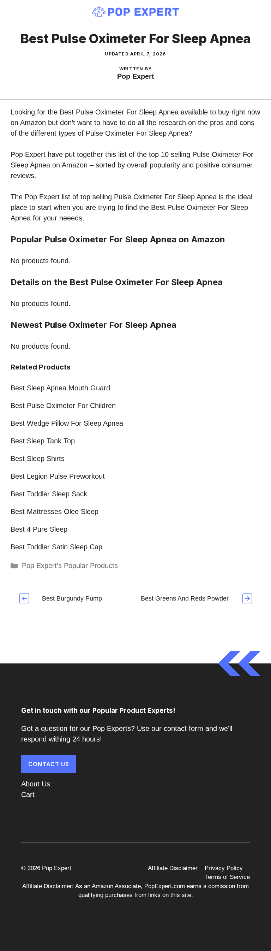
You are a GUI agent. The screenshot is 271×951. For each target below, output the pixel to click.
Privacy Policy (224, 868)
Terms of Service (227, 877)
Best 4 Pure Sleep (39, 529)
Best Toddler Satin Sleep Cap (56, 547)
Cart (28, 794)
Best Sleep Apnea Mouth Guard (60, 388)
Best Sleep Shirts (38, 458)
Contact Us (48, 764)
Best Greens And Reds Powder (185, 598)
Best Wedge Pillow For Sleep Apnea (67, 423)
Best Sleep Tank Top (43, 441)
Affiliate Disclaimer (173, 868)
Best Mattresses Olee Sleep (54, 511)
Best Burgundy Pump (72, 598)
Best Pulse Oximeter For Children (63, 405)
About (30, 784)
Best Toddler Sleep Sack (49, 494)
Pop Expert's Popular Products (70, 565)
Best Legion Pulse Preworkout (58, 476)
